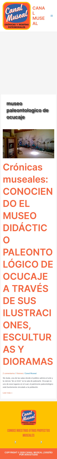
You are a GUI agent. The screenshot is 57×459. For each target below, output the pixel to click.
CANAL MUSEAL (38, 15)
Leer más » (7, 392)
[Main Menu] (51, 16)
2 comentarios (9, 373)
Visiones (19, 373)
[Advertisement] (28, 61)
